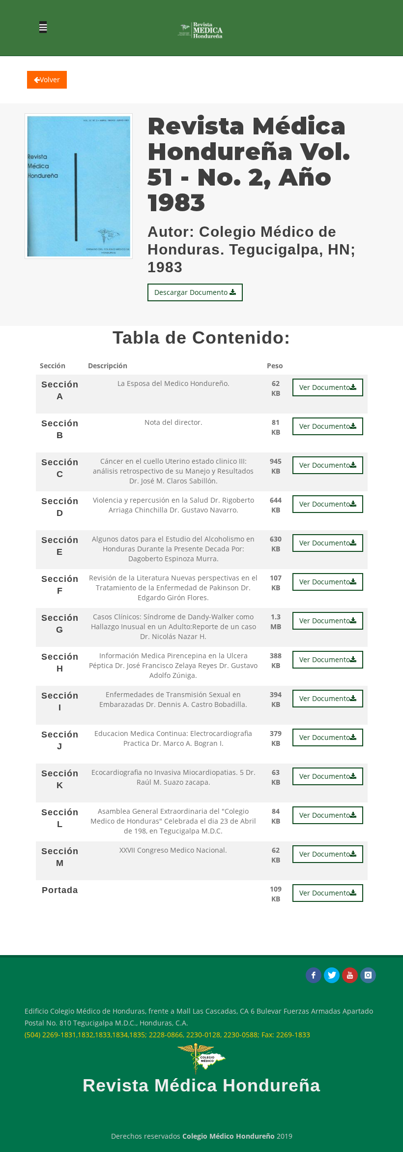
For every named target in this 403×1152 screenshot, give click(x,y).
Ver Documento (324, 387)
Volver (50, 79)
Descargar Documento (192, 292)
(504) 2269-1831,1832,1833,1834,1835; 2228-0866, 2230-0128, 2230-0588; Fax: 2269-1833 (167, 1034)
